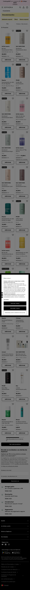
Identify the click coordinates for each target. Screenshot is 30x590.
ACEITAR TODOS (15, 303)
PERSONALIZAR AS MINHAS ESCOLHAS (15, 312)
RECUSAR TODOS (15, 308)
